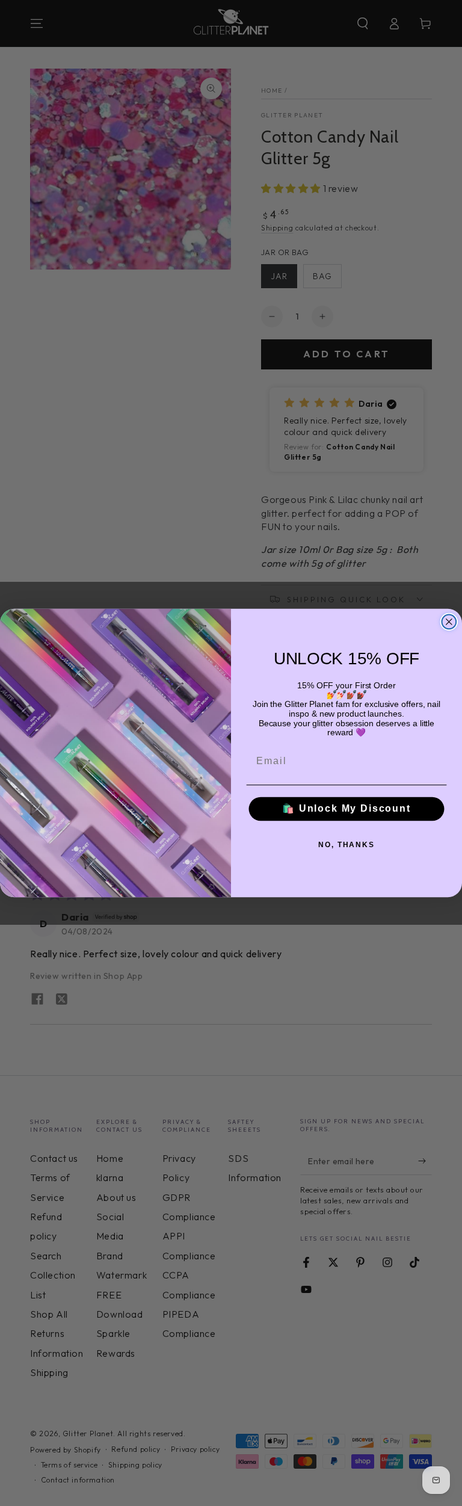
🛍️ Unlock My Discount (346, 809)
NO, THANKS (346, 845)
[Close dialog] (449, 621)
